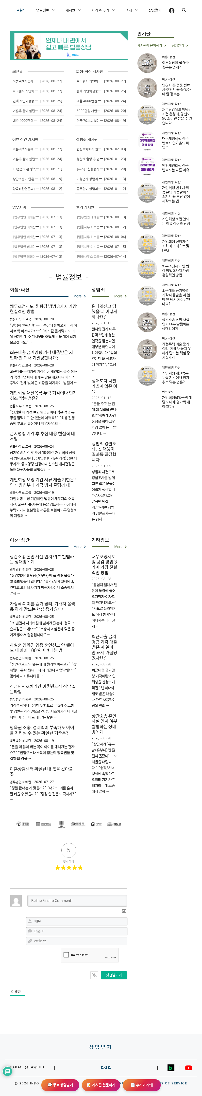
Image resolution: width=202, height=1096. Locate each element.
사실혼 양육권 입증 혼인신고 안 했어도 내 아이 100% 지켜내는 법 (42, 648)
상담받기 (155, 10)
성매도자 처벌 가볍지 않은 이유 (104, 386)
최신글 (17, 71)
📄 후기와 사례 (142, 1085)
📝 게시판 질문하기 (101, 1085)
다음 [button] (117, 45)
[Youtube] (188, 1067)
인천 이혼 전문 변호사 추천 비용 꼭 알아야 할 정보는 (176, 89)
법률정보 (42, 10)
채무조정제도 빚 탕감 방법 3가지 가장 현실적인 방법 (104, 564)
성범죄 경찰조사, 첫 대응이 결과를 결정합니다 (104, 451)
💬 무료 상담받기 (60, 1085)
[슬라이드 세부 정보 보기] (69, 45)
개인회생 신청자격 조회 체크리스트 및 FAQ (175, 246)
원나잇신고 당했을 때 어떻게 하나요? (104, 312)
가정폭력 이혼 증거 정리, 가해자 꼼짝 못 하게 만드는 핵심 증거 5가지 (42, 607)
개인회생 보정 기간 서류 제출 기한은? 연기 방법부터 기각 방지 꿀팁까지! (43, 482)
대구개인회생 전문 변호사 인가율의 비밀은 (175, 143)
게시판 (70, 10)
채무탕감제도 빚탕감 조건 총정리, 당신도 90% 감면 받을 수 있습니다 (177, 116)
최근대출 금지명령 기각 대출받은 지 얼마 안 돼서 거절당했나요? (41, 355)
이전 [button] (19, 45)
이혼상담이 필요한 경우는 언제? (175, 65)
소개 (129, 10)
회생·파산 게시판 (89, 71)
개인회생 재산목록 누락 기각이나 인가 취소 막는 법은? (175, 377)
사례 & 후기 (100, 10)
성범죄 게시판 (87, 139)
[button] (54, 10)
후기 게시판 (85, 207)
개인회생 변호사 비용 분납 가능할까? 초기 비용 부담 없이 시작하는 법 (176, 194)
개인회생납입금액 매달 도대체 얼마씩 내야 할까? (177, 402)
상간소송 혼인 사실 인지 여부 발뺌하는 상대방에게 (104, 724)
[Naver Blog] (171, 1067)
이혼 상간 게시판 (25, 139)
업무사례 (19, 207)
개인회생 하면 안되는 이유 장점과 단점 (176, 221)
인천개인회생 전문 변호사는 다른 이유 (175, 168)
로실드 (21, 10)
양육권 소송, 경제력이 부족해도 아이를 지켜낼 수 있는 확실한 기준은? (42, 730)
